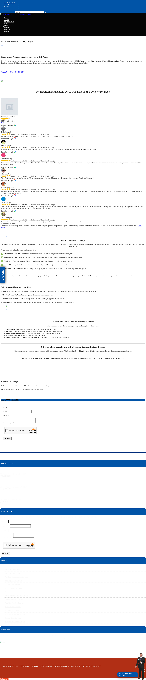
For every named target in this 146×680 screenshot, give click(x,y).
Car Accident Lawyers (13, 607)
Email (6, 415)
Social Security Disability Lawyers (17, 595)
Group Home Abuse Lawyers (15, 622)
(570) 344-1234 (5, 476)
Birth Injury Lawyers (12, 610)
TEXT (6, 4)
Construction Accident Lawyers (16, 592)
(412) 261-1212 (5, 502)
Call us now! (4, 679)
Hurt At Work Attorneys (13, 588)
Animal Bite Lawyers (12, 584)
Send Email (7, 438)
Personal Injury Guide (12, 569)
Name (6, 407)
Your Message (8, 423)
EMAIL (7, 6)
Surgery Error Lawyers (13, 618)
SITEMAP (58, 666)
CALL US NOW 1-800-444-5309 (12, 72)
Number (6, 411)
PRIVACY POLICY (47, 666)
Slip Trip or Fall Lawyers (13, 581)
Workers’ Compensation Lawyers (16, 577)
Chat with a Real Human (125, 674)
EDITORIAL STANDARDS (91, 666)
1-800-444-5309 (9, 3)
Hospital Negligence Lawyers (15, 614)
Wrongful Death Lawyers (14, 599)
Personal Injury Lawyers (13, 573)
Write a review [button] (6, 123)
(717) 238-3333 (5, 489)
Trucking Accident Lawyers (14, 603)
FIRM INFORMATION (71, 666)
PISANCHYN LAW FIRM (28, 666)
